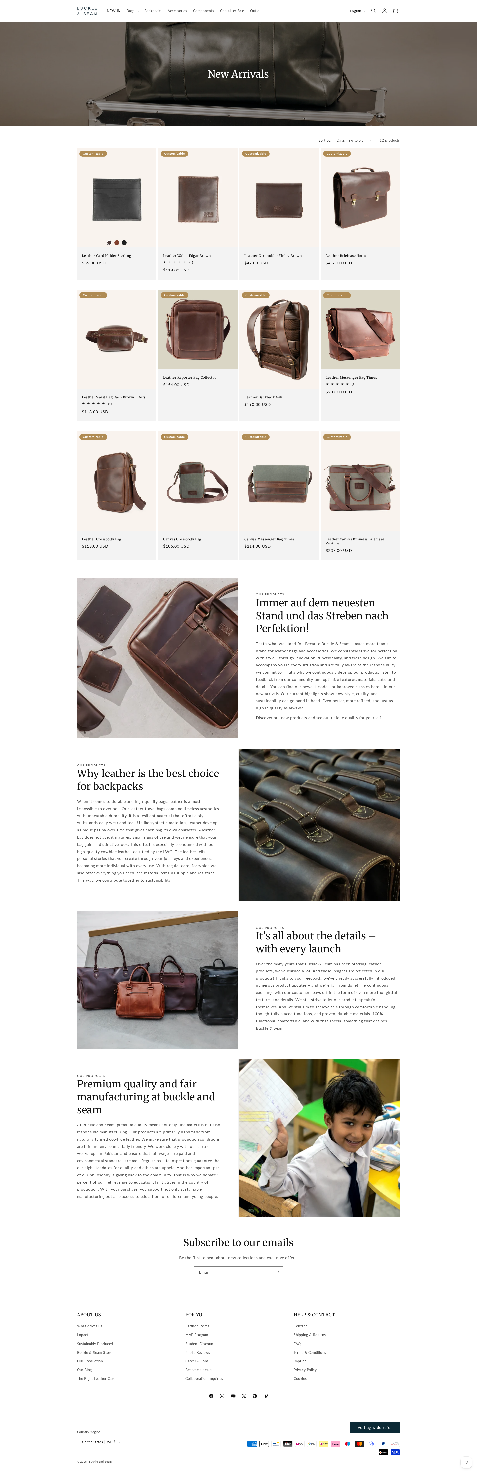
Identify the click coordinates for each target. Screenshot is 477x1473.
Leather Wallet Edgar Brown (187, 256)
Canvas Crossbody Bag (182, 539)
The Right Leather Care (96, 1378)
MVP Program (196, 1335)
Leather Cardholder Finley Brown (273, 256)
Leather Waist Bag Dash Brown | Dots (113, 397)
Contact (300, 1326)
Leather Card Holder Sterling (106, 256)
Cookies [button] (300, 1378)
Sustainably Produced (95, 1344)
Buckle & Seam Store (94, 1352)
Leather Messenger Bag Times (351, 378)
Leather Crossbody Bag (101, 539)
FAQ (297, 1344)
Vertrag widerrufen (375, 1427)
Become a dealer (199, 1370)
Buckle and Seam (100, 1461)
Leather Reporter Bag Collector (189, 378)
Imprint (300, 1361)
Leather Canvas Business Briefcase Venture (355, 541)
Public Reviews (197, 1352)
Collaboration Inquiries (204, 1378)
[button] (132, 11)
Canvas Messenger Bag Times (269, 539)
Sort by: (325, 140)
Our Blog (84, 1370)
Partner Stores (197, 1326)
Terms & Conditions (310, 1352)
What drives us (89, 1326)
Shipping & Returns (310, 1335)
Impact (83, 1335)
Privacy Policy (305, 1370)
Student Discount (200, 1344)
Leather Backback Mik (263, 397)
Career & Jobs (197, 1361)
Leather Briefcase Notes (346, 256)
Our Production (90, 1361)
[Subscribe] (277, 1272)
